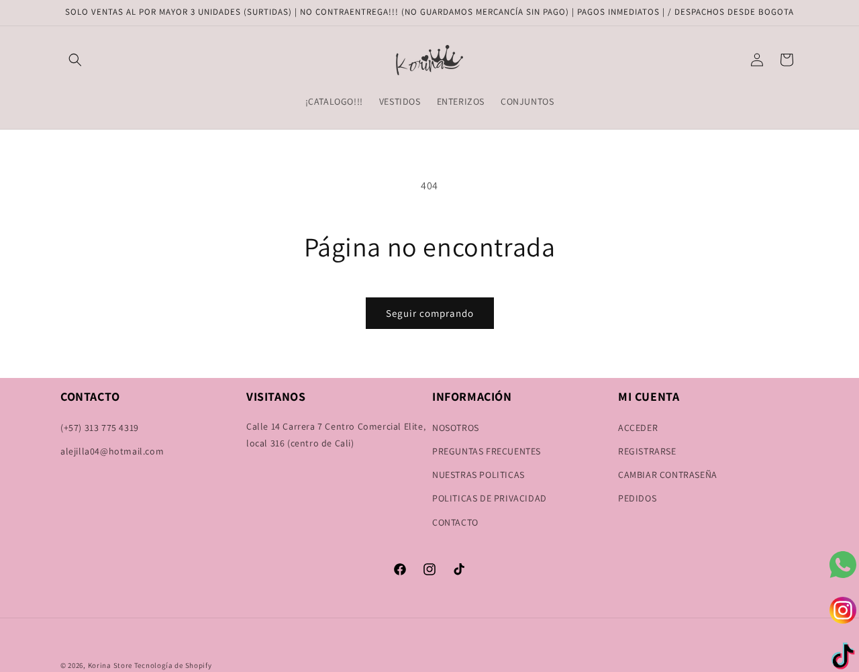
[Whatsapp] (843, 564)
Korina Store (110, 665)
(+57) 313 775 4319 (99, 428)
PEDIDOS (637, 498)
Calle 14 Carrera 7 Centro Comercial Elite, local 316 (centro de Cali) (335, 434)
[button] (75, 60)
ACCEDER (638, 428)
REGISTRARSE (647, 451)
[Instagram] (843, 610)
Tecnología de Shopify (173, 665)
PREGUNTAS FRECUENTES (486, 451)
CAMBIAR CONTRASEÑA (667, 475)
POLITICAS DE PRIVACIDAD (489, 498)
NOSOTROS (455, 428)
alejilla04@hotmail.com (112, 451)
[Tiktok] (843, 656)
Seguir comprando (430, 313)
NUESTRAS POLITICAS (478, 475)
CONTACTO (455, 522)
